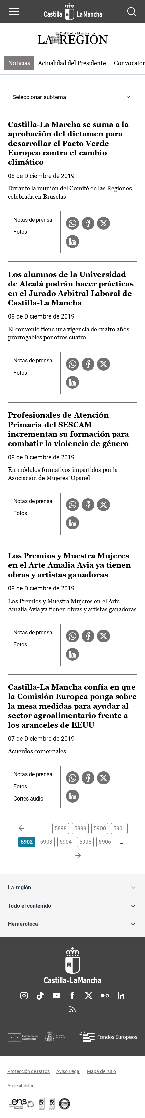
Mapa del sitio (101, 1071)
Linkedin (121, 996)
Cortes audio (28, 798)
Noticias (19, 63)
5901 (119, 828)
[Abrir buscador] (131, 11)
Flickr (105, 996)
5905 (85, 842)
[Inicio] (72, 965)
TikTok (40, 996)
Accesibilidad (21, 1085)
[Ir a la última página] (72, 855)
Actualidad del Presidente (72, 63)
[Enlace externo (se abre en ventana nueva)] (52, 1104)
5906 (105, 842)
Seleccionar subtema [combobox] (39, 97)
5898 (61, 828)
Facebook (72, 996)
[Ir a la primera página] (26, 828)
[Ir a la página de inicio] (73, 11)
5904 (66, 842)
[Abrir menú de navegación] (13, 11)
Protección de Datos (28, 1071)
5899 (80, 828)
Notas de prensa (32, 220)
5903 (46, 842)
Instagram (24, 996)
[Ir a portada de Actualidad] (72, 39)
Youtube (56, 996)
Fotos (20, 232)
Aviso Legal (68, 1071)
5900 (100, 828)
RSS (72, 1009)
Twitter (89, 996)
